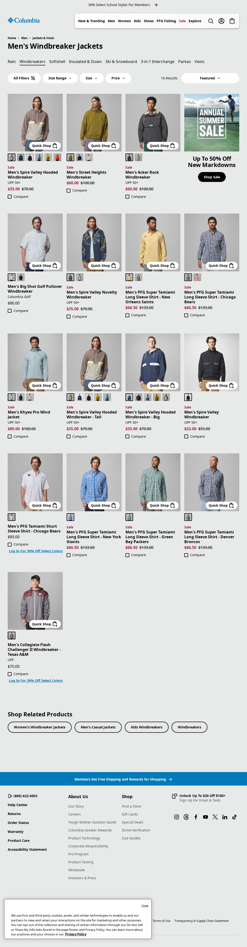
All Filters (21, 78)
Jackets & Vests (43, 38)
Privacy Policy (75, 934)
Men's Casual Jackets (98, 727)
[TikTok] (234, 817)
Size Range (57, 78)
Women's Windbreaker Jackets (39, 727)
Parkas (184, 61)
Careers (74, 814)
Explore (195, 21)
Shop (127, 796)
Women (124, 21)
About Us (78, 796)
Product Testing (81, 862)
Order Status (18, 822)
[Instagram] (176, 817)
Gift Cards (130, 814)
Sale (182, 21)
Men (111, 21)
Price (115, 78)
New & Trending (91, 21)
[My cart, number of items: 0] (232, 21)
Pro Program (78, 854)
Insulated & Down (85, 61)
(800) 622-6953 (25, 796)
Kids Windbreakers (146, 727)
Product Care (18, 840)
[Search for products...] (211, 21)
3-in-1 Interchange (157, 61)
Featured (207, 78)
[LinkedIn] (225, 817)
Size (89, 78)
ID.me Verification (136, 830)
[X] (215, 817)
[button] (199, 797)
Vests (200, 61)
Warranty (15, 831)
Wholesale (76, 870)
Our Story (76, 806)
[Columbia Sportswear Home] (24, 20)
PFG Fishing (166, 21)
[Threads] (186, 817)
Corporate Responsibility (88, 846)
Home (12, 38)
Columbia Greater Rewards (90, 830)
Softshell (57, 61)
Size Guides (131, 838)
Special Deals (132, 822)
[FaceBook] (196, 817)
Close (145, 905)
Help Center (17, 804)
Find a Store (131, 806)
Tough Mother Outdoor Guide (92, 822)
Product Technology (84, 838)
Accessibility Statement (27, 849)
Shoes (149, 21)
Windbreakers (189, 727)
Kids (137, 21)
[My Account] (221, 21)
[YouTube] (205, 817)
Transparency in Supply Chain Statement (201, 921)
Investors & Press (82, 878)
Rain (12, 61)
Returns (14, 813)
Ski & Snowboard (121, 61)
